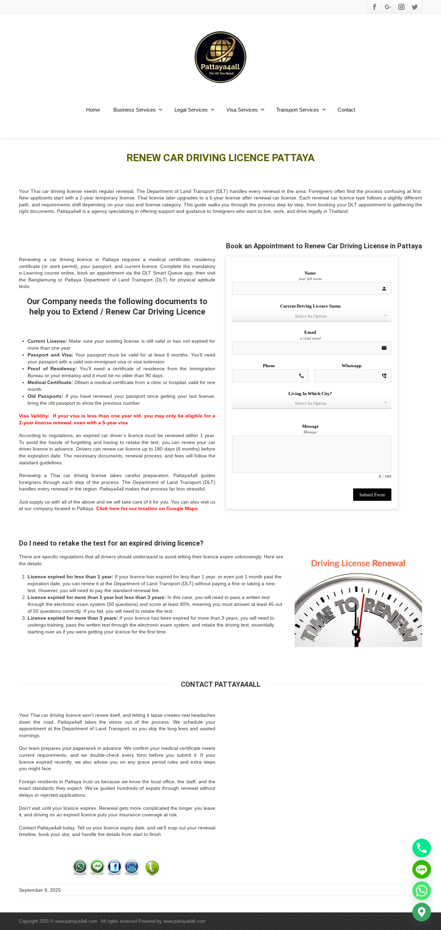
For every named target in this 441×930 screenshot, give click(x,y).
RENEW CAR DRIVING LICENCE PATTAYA (220, 158)
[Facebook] (374, 7)
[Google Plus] (388, 7)
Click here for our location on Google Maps (147, 508)
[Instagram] (401, 7)
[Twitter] (415, 7)
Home (93, 110)
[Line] (97, 867)
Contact (346, 110)
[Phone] (421, 848)
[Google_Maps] (421, 912)
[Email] (132, 867)
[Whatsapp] (80, 867)
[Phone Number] (152, 867)
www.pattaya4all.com (184, 921)
